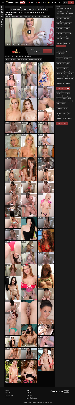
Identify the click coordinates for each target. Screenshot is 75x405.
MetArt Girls (36, 9)
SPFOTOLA (65, 68)
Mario (64, 63)
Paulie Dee (64, 61)
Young (69, 118)
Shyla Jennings (60, 13)
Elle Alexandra (67, 33)
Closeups (64, 98)
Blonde (39, 16)
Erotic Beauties (49, 7)
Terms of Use (29, 392)
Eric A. (58, 66)
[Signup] (2, 22)
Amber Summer (69, 13)
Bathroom (34, 16)
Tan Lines (63, 116)
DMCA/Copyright (30, 397)
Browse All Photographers (63, 88)
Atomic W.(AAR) (67, 86)
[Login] (2, 19)
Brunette (63, 103)
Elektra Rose (68, 23)
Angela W (70, 71)
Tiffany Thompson (61, 16)
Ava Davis (69, 16)
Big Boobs (67, 106)
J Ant (61, 86)
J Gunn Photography (61, 71)
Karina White (60, 28)
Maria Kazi (8, 16)
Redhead (59, 118)
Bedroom (66, 111)
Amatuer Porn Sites (10, 7)
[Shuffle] (50, 13)
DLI (57, 86)
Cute (58, 103)
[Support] (2, 24)
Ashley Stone (64, 76)
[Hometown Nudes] (16, 2)
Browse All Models (61, 46)
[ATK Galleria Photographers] (2, 14)
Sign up (71, 2)
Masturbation (60, 106)
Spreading (65, 96)
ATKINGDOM (59, 58)
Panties (58, 98)
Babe (69, 98)
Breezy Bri (66, 36)
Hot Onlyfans (52, 2)
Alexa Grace (59, 43)
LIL (70, 58)
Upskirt (64, 118)
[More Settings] (53, 13)
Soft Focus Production (62, 81)
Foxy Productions (61, 73)
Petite (44, 16)
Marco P (66, 58)
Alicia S (58, 61)
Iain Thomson (60, 78)
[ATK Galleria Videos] (2, 9)
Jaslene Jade (60, 26)
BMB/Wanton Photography (63, 51)
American (14, 16)
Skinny (65, 101)
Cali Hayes (59, 11)
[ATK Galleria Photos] (2, 7)
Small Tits (59, 96)
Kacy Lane (66, 38)
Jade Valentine (60, 41)
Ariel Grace (59, 38)
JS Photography (60, 56)
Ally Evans (66, 26)
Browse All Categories (62, 123)
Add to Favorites (23, 59)
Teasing (65, 121)
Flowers (21, 16)
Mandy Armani (60, 31)
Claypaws (59, 68)
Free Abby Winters (27, 9)
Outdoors (70, 116)
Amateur (71, 121)
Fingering (59, 113)
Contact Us (8, 392)
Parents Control (9, 395)
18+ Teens (27, 16)
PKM (58, 76)
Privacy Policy (29, 394)
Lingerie (66, 108)
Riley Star (67, 31)
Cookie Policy (29, 395)
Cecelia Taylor (66, 21)
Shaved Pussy (60, 93)
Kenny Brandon (60, 83)
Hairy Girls (41, 7)
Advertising (8, 397)
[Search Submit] (59, 2)
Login (65, 2)
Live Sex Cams (44, 9)
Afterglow (68, 83)
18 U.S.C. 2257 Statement (31, 398)
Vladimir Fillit (70, 73)
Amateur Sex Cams (32, 7)
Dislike (14, 59)
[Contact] (2, 27)
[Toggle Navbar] (2, 2)
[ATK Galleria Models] (2, 12)
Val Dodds (67, 28)
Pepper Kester (60, 23)
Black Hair (59, 121)
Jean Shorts (59, 111)
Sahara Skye (68, 41)
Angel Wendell (60, 8)
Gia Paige (59, 21)
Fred (68, 63)
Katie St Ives (67, 43)
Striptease (59, 101)
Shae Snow (59, 18)
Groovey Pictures (69, 78)
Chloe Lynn (59, 36)
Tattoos (64, 113)
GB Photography (60, 53)
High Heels (59, 108)
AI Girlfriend (42, 2)
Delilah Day (59, 33)
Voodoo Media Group (66, 66)
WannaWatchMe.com (16, 9)
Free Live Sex (33, 2)
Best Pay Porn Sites (21, 7)
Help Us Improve (9, 394)
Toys (69, 113)
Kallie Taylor (68, 8)
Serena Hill (66, 18)
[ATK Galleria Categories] (2, 17)
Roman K (59, 63)
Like (8, 59)
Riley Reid (66, 11)
